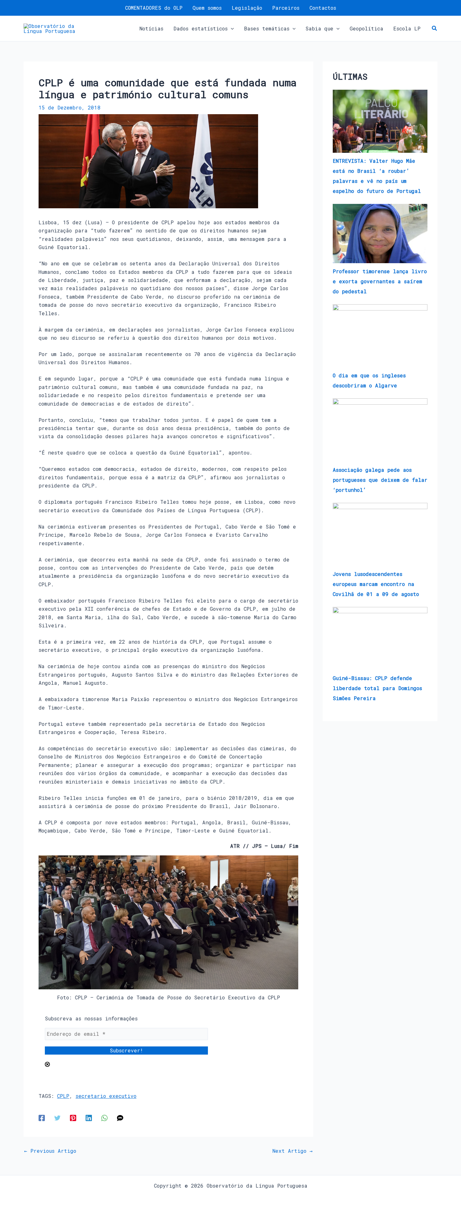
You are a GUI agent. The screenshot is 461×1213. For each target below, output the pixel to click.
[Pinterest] (73, 1117)
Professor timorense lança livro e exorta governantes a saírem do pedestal (380, 281)
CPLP (63, 1096)
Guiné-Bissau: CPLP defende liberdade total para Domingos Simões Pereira (377, 688)
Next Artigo (293, 1150)
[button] (231, 28)
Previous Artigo (50, 1150)
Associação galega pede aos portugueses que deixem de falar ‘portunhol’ (380, 479)
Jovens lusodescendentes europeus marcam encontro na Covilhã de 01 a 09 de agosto (376, 584)
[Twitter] (57, 1117)
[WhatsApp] (104, 1117)
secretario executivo (106, 1096)
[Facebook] (42, 1117)
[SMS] (120, 1117)
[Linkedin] (89, 1117)
